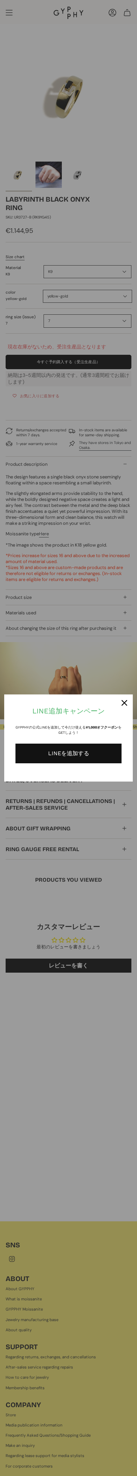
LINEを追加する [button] (68, 753)
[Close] (124, 702)
